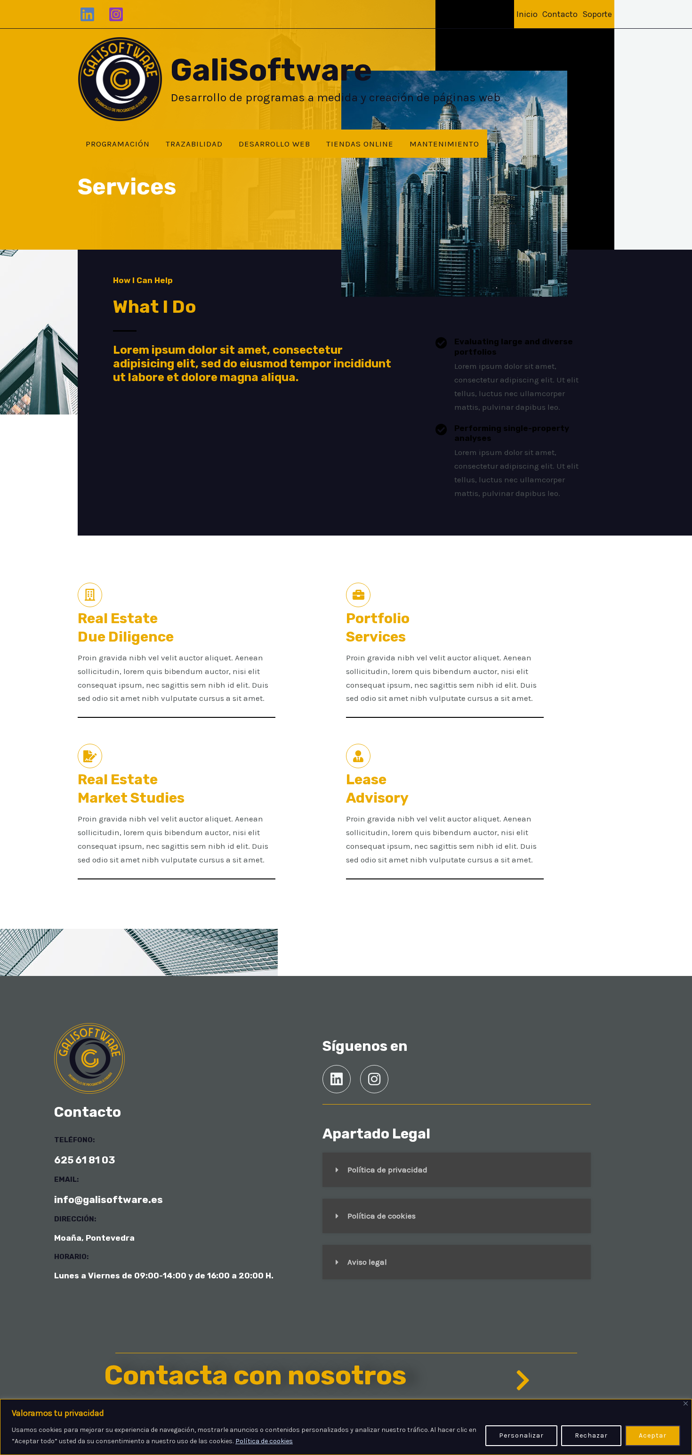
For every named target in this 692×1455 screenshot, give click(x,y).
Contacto (560, 14)
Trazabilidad (194, 143)
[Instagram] (116, 14)
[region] (346, 1427)
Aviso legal (367, 1262)
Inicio (527, 14)
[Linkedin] (87, 14)
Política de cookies (264, 1441)
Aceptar (653, 1435)
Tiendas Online (360, 143)
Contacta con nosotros (255, 1375)
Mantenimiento (444, 143)
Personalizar (521, 1435)
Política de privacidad (387, 1169)
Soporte (597, 14)
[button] (456, 1170)
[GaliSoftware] (120, 78)
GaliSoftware (271, 70)
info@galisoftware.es (108, 1199)
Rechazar (591, 1435)
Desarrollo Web (274, 143)
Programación (118, 143)
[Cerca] (686, 1403)
